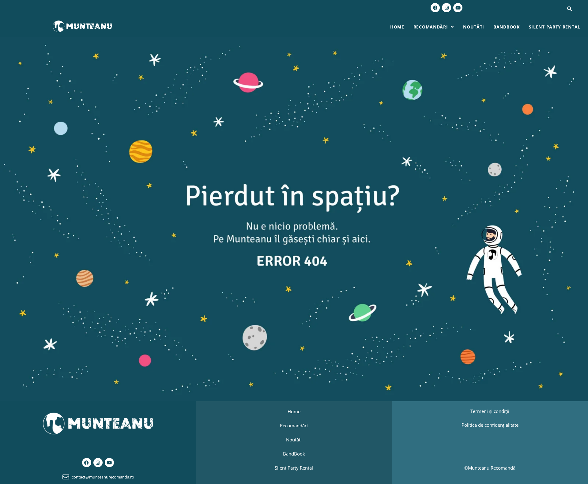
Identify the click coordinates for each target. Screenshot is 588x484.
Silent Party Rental (554, 27)
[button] (433, 27)
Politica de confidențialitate (490, 425)
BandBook (506, 27)
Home (397, 27)
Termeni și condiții (489, 411)
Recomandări (430, 27)
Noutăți (473, 27)
